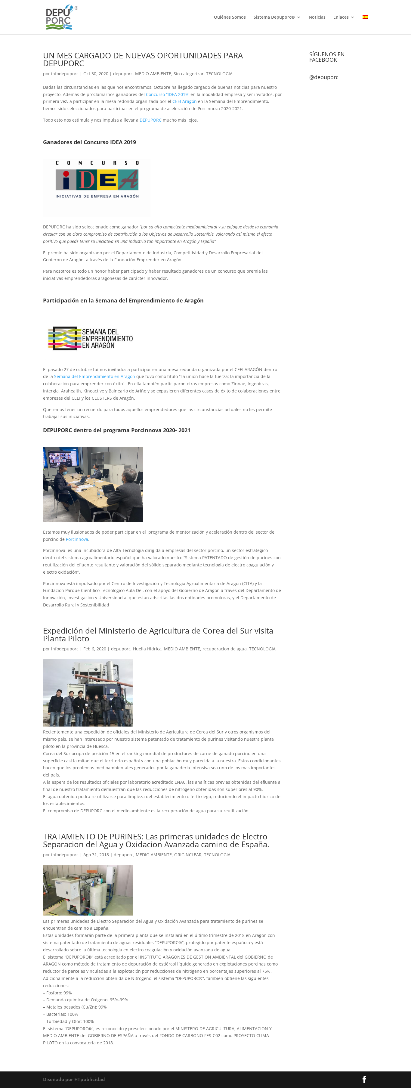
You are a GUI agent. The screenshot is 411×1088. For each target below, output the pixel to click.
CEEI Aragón (184, 101)
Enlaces (341, 17)
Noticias (317, 17)
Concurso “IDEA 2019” (167, 94)
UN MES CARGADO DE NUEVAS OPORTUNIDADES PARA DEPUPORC (143, 59)
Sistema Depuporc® (274, 17)
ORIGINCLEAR (188, 854)
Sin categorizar (189, 73)
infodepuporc (65, 73)
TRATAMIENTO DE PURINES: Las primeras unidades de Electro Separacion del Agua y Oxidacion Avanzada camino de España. (156, 840)
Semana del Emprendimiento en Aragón (94, 376)
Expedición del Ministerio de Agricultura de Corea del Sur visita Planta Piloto (158, 634)
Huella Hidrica (147, 649)
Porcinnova (77, 539)
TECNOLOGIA (219, 73)
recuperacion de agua (224, 649)
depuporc (123, 73)
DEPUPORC (151, 120)
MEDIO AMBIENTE (153, 73)
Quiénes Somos (230, 17)
